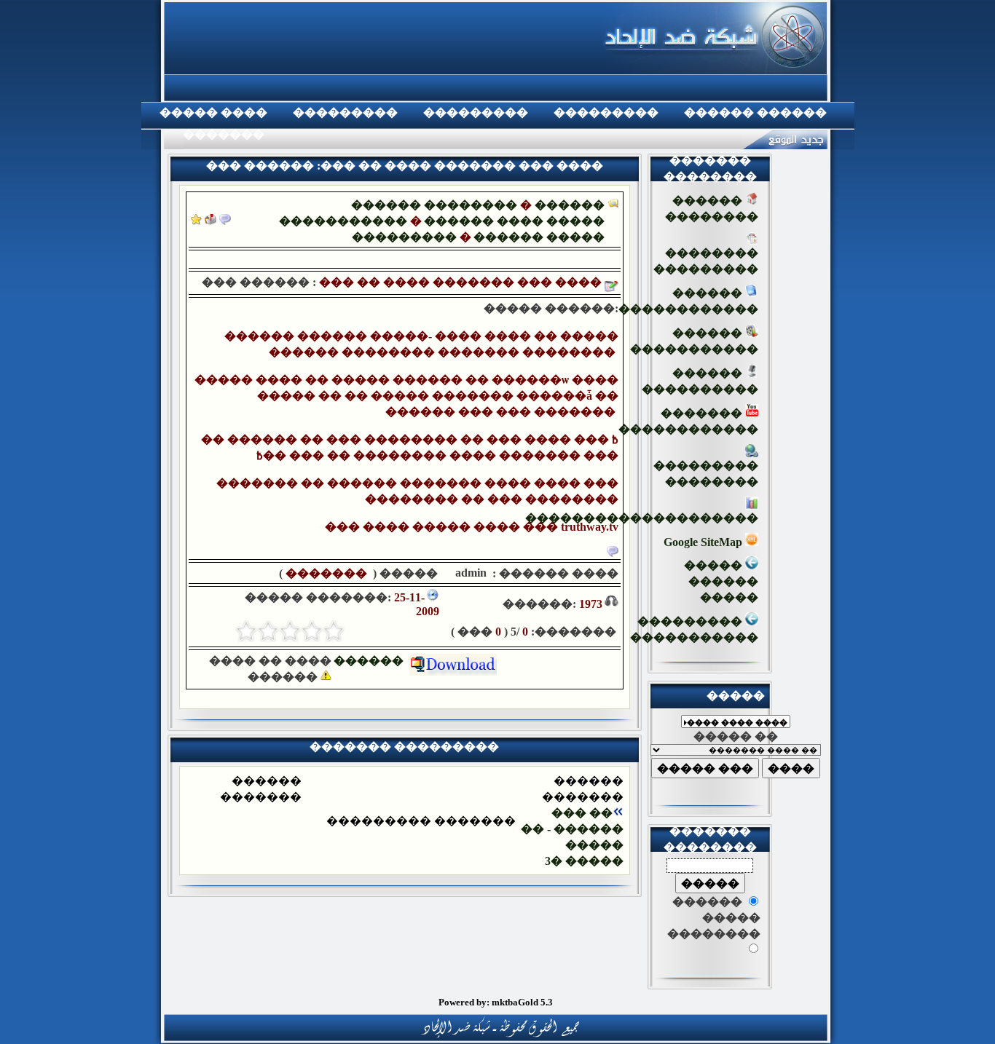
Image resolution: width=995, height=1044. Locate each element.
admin (469, 572)
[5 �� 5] (246, 631)
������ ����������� (694, 341)
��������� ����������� (694, 629)
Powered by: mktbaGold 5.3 (495, 1002)
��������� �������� (705, 473)
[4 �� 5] (268, 631)
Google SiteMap (704, 542)
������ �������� (434, 205)
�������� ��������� (705, 261)
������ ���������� (700, 381)
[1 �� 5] (334, 631)
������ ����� (539, 237)
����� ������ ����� (721, 581)
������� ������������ (688, 421)
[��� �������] (196, 221)
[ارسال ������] (210, 221)
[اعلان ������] (225, 221)
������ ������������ (688, 301)
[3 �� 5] (290, 631)
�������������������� (641, 518)
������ (371, 661)
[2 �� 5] (312, 631)
